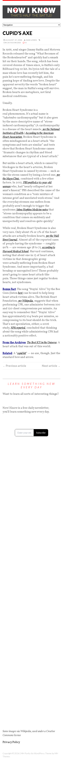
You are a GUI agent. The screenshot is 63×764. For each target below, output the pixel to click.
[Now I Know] (31, 12)
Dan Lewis (31, 40)
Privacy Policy (11, 742)
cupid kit (21, 353)
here (20, 293)
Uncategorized (12, 42)
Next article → (51, 365)
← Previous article (14, 365)
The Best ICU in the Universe (42, 343)
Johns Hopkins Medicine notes (32, 210)
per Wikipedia (25, 301)
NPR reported (18, 328)
